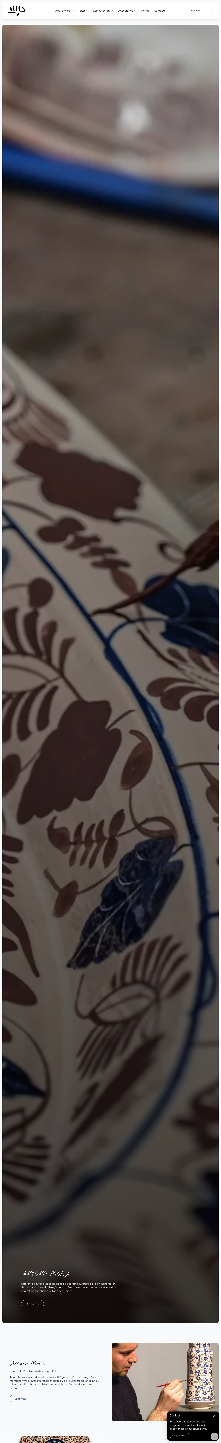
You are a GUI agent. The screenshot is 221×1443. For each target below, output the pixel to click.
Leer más (20, 1399)
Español (195, 11)
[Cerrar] (214, 1416)
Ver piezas (32, 1304)
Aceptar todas (180, 1435)
